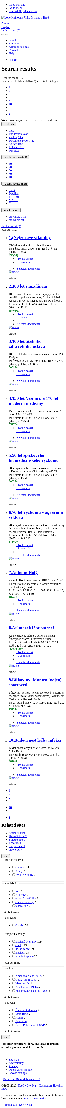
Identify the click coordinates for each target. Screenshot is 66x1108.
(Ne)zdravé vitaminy (30, 237)
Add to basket (11, 210)
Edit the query (17, 839)
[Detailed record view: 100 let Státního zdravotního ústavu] (14, 384)
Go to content (17, 4)
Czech (19, 925)
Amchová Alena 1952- (28, 976)
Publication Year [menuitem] (18, 133)
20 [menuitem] (10, 167)
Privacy (13, 1066)
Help (11, 53)
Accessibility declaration (23, 11)
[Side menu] (2, 34)
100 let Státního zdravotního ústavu (27, 344)
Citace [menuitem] (12, 203)
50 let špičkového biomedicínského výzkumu (34, 458)
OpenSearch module (20, 1069)
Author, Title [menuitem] (16, 137)
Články (19, 867)
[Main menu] (6, 34)
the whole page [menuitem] (17, 216)
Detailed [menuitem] (14, 193)
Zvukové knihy (24, 874)
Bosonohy (21, 1021)
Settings (17, 1104)
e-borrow (20, 894)
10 (10, 104)
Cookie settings (18, 1073)
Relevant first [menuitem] (16, 147)
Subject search (17, 846)
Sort (8, 124)
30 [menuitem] (10, 170)
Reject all (27, 1104)
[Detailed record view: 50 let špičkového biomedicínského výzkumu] (14, 498)
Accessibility (16, 1063)
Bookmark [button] (23, 262)
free (17, 891)
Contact (13, 50)
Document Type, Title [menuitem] (21, 140)
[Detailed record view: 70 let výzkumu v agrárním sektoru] (14, 558)
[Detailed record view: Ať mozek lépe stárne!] (14, 665)
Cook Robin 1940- (26, 979)
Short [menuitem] (12, 190)
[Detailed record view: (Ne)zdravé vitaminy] (14, 272)
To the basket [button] (24, 258)
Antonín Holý (23, 572)
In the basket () (10, 30)
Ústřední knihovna (26, 1010)
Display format (15, 183)
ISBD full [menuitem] (14, 196)
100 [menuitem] (11, 177)
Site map (14, 1059)
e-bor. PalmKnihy (25, 898)
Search (13, 40)
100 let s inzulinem (28, 286)
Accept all (7, 1104)
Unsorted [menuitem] (14, 150)
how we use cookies (34, 1098)
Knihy (19, 871)
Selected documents (28, 268)
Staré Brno (21, 1013)
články (19, 945)
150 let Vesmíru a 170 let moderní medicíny (33, 401)
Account (14, 43)
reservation (21, 905)
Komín (19, 1017)
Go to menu (16, 7)
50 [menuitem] (10, 173)
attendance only (24, 902)
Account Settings (19, 46)
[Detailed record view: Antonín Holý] (14, 613)
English (5, 27)
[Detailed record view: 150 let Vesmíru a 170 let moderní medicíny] (14, 441)
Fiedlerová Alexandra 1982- (31, 990)
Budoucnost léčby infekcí (35, 740)
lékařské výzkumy (25, 941)
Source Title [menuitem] (16, 143)
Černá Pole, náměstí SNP (30, 1025)
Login (13, 59)
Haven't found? (18, 836)
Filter (5, 856)
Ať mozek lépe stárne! (31, 627)
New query (15, 849)
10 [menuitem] (10, 163)
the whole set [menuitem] (16, 220)
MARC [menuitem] (13, 200)
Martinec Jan (22, 983)
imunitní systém (24, 956)
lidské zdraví (22, 949)
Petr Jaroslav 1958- (26, 987)
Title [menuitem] (11, 130)
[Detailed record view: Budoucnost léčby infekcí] (14, 778)
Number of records (15, 157)
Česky (5, 23)
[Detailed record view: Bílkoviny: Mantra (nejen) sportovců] (14, 726)
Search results (17, 832)
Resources (15, 842)
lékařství (20, 952)
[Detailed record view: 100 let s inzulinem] (14, 327)
